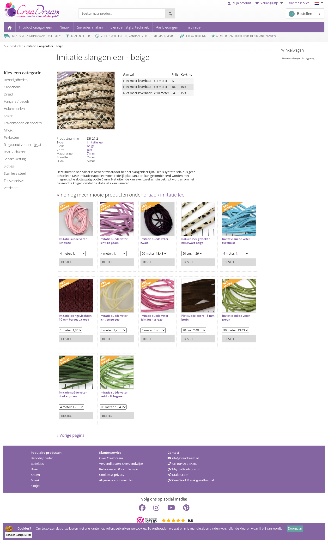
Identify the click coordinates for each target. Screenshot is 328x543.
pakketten (11, 137)
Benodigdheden (42, 458)
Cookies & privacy (111, 474)
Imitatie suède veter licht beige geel (114, 317)
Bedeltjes (37, 463)
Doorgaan (295, 528)
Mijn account (241, 3)
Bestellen (301, 13)
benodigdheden (16, 80)
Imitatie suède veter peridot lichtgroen (114, 394)
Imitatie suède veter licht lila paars (114, 241)
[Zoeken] (170, 13)
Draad (35, 469)
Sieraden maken (90, 27)
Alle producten (13, 46)
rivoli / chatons (15, 151)
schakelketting (15, 159)
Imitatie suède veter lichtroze (73, 241)
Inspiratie (193, 27)
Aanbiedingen (167, 27)
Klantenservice (298, 3)
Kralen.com (179, 474)
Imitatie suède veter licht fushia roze (154, 317)
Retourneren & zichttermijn (118, 469)
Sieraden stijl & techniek (129, 27)
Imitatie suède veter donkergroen (73, 394)
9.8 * (272, 36)
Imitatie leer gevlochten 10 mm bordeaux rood (75, 317)
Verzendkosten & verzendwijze (121, 463)
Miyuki (35, 480)
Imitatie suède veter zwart (154, 241)
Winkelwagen (292, 50)
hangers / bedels (17, 101)
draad (8, 94)
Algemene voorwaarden (116, 480)
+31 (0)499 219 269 (184, 463)
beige (91, 146)
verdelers (11, 187)
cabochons (12, 87)
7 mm (91, 153)
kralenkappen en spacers (23, 123)
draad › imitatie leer (165, 194)
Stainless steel (15, 173)
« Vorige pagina (71, 435)
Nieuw (65, 27)
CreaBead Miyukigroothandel (192, 480)
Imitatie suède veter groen (236, 317)
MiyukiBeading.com (185, 469)
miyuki (8, 130)
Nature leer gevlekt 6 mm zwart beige (195, 241)
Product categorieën (35, 27)
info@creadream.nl (185, 458)
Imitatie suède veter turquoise (236, 241)
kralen (8, 115)
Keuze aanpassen (18, 534)
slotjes (9, 166)
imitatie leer (95, 142)
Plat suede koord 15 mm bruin (197, 317)
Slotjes (35, 485)
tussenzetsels (14, 180)
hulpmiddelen (14, 108)
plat (89, 150)
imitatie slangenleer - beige (44, 46)
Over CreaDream (111, 458)
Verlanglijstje (269, 3)
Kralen (35, 474)
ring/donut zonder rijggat (22, 144)
